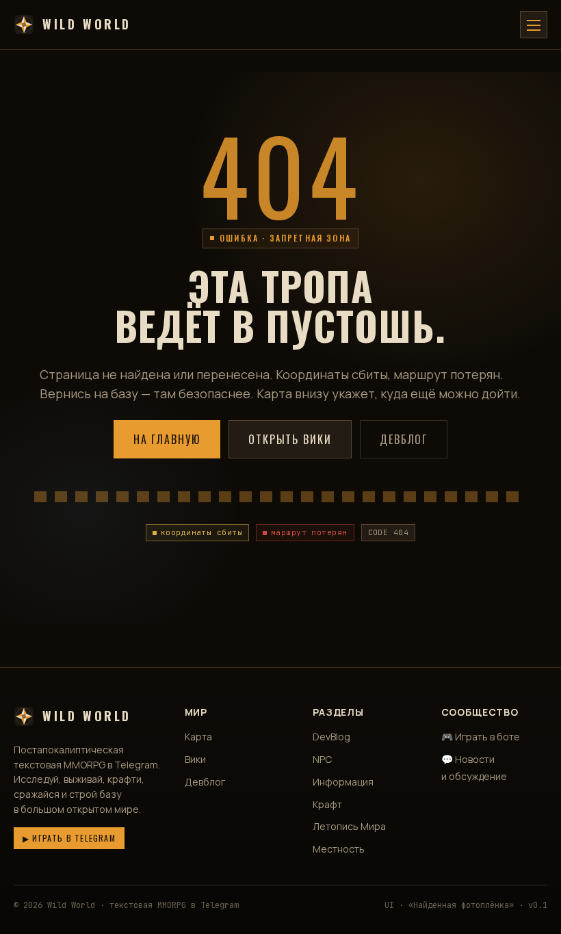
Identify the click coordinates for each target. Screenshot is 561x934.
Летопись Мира (349, 826)
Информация (343, 781)
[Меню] (533, 24)
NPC (322, 759)
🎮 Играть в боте (480, 736)
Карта (198, 736)
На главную (166, 439)
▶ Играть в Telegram (69, 838)
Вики (195, 759)
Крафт (327, 804)
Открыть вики (290, 439)
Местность (339, 848)
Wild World (86, 24)
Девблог (404, 439)
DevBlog (331, 736)
